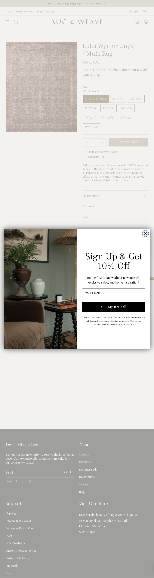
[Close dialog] (145, 233)
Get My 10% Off (113, 306)
